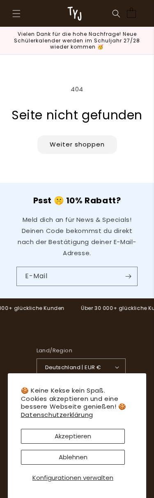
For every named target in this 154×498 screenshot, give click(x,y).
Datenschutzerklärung (57, 414)
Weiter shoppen (77, 144)
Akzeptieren (73, 436)
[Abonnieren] (128, 276)
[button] (16, 14)
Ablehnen (73, 457)
